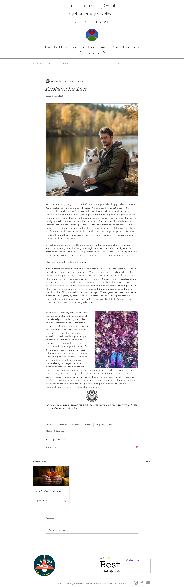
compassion (63, 424)
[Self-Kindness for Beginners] (51, 476)
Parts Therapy (68, 64)
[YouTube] (148, 582)
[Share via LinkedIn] (59, 439)
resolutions (76, 424)
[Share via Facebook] (47, 439)
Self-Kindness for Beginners (49, 490)
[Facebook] (142, 582)
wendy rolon (100, 424)
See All (148, 461)
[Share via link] (65, 439)
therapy (88, 424)
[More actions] (136, 81)
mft (110, 424)
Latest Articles (38, 64)
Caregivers (53, 64)
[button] (147, 64)
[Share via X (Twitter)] (53, 439)
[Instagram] (135, 582)
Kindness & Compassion (88, 64)
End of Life (115, 64)
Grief (104, 64)
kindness (50, 424)
